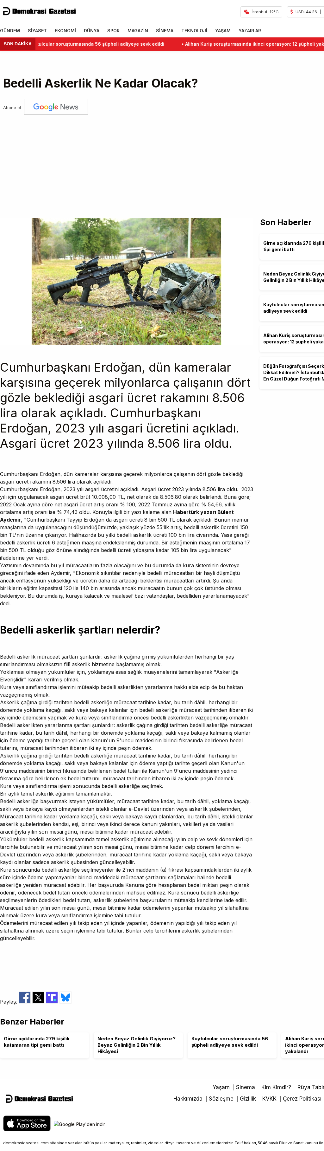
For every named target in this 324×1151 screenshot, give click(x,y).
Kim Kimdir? (276, 1087)
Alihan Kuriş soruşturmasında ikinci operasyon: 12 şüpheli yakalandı (244, 44)
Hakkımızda (187, 1099)
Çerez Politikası (302, 1099)
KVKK (269, 1099)
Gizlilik (248, 1099)
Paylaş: (9, 1001)
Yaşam (221, 1087)
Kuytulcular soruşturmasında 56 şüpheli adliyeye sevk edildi (79, 44)
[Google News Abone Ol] (56, 107)
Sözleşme (221, 1099)
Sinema (245, 1087)
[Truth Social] (52, 1001)
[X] (39, 1001)
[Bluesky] (65, 1001)
